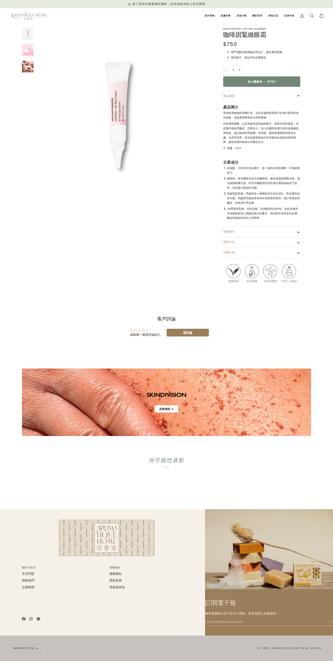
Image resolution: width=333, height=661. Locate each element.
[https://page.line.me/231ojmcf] (38, 619)
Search (315, 648)
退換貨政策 (117, 587)
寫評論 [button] (187, 333)
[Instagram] (31, 619)
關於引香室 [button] (29, 567)
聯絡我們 (28, 580)
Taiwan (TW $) (24, 648)
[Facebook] (23, 619)
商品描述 (229, 96)
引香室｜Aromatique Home (280, 648)
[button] (210, 16)
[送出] (330, 621)
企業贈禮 (28, 587)
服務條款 (115, 574)
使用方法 (229, 242)
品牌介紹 (229, 252)
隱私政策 (115, 580)
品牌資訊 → (166, 408)
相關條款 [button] (114, 567)
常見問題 (28, 574)
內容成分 (229, 231)
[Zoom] (120, 110)
